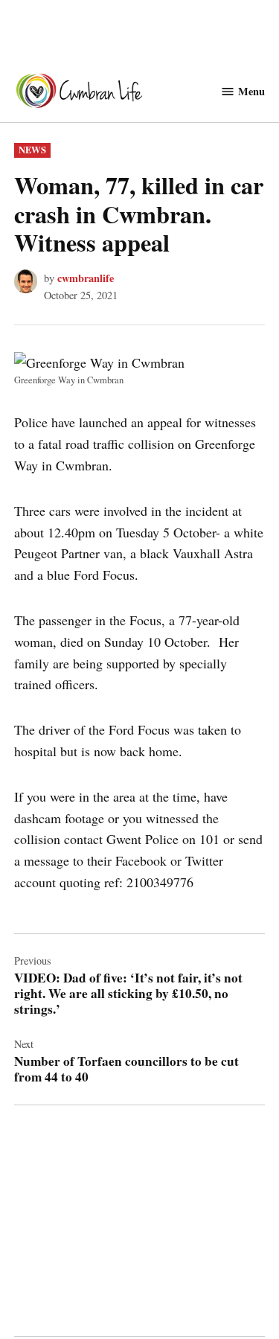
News (32, 149)
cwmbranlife (85, 278)
